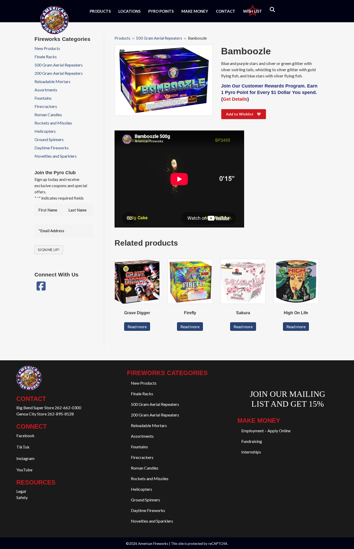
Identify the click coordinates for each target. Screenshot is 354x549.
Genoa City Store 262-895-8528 (45, 413)
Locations (129, 11)
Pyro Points (161, 11)
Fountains (43, 98)
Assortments (45, 89)
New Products (47, 48)
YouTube (24, 469)
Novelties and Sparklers (55, 155)
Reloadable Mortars (52, 81)
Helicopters (45, 131)
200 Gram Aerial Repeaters (58, 73)
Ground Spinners (49, 139)
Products (100, 11)
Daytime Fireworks (51, 147)
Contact (225, 11)
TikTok (23, 446)
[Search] (269, 10)
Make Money (194, 11)
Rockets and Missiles (53, 122)
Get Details (235, 99)
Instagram (25, 458)
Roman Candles (48, 114)
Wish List (252, 11)
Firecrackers (45, 106)
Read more (137, 326)
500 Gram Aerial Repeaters (159, 38)
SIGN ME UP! (49, 249)
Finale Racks (45, 56)
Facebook (25, 435)
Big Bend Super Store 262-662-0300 (48, 407)
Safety (22, 497)
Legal (21, 491)
